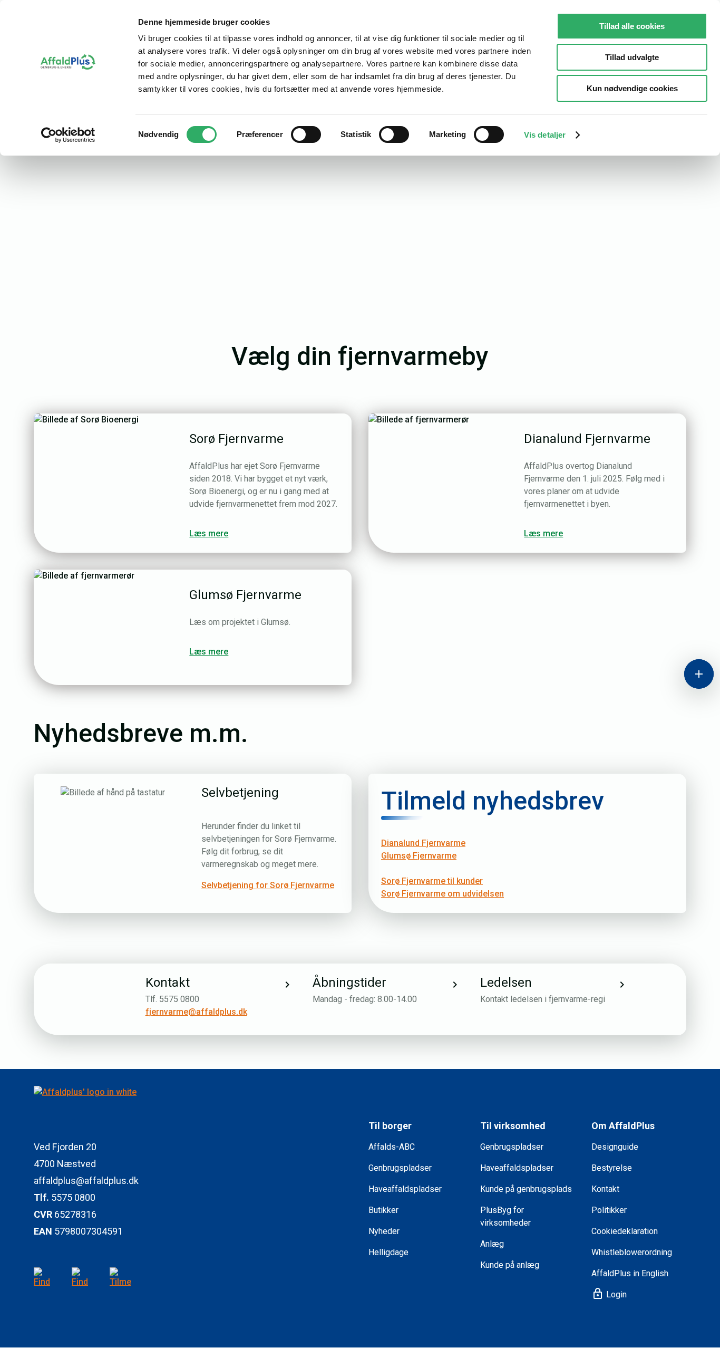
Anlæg (492, 1244)
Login (609, 1294)
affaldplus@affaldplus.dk (86, 1180)
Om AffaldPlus (623, 1125)
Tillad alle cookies (632, 26)
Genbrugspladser (400, 1168)
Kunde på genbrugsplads (526, 1189)
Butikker (383, 1210)
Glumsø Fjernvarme (418, 856)
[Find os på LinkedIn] (44, 1277)
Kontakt (605, 1189)
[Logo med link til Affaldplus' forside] (193, 1105)
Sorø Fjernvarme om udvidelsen (442, 894)
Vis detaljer (545, 134)
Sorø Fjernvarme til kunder (432, 881)
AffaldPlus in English (629, 1273)
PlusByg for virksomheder (505, 1216)
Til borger (390, 1125)
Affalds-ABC (391, 1147)
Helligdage (388, 1252)
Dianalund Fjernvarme (423, 843)
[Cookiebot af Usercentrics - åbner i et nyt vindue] (68, 135)
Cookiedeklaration (624, 1231)
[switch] (306, 134)
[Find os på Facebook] (82, 1277)
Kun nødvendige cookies (632, 88)
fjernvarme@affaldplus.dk (196, 1012)
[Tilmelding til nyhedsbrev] (120, 1277)
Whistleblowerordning (631, 1252)
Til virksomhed (513, 1125)
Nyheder (384, 1231)
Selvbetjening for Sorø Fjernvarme (267, 885)
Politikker (609, 1210)
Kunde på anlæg (509, 1265)
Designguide (614, 1147)
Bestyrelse (611, 1168)
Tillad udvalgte (632, 57)
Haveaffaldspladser (405, 1189)
